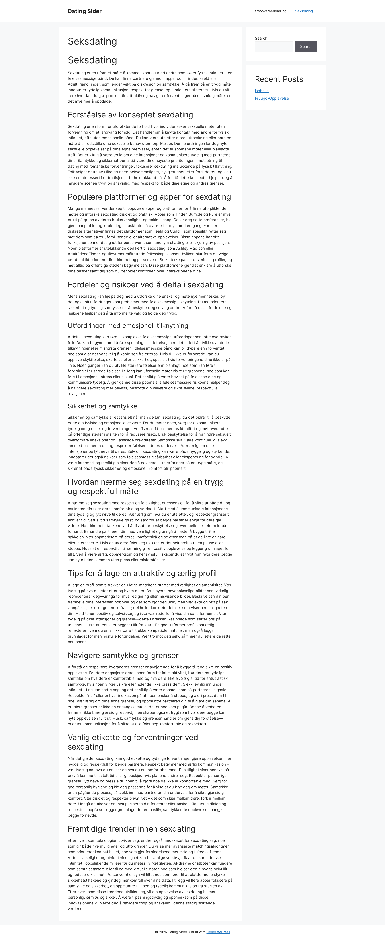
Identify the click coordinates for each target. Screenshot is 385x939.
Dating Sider (85, 11)
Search (261, 38)
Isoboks (262, 91)
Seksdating (304, 11)
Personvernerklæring (269, 11)
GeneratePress (218, 932)
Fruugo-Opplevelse (272, 98)
